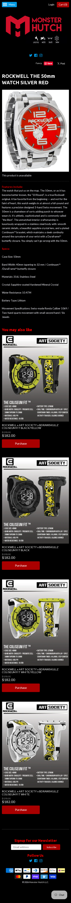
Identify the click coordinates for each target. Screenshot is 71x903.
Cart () (63, 4)
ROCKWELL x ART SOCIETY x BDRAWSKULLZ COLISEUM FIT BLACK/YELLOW (30, 426)
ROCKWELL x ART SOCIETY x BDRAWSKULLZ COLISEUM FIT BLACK (30, 548)
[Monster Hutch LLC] (35, 29)
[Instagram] (40, 56)
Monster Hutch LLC (38, 882)
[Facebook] (35, 56)
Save (50, 63)
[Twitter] (30, 56)
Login (51, 4)
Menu (12, 4)
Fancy (39, 63)
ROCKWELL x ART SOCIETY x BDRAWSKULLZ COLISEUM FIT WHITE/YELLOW (30, 671)
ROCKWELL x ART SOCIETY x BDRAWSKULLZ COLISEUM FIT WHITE (30, 793)
